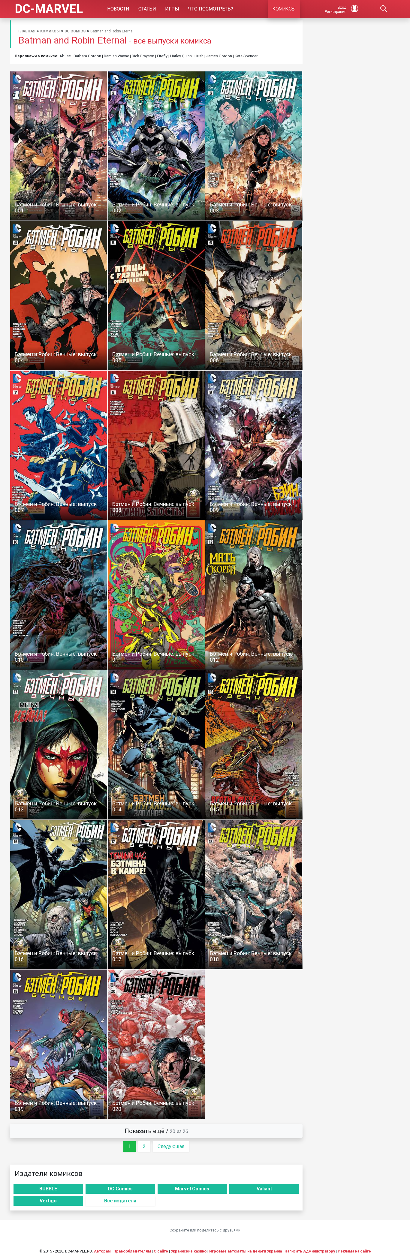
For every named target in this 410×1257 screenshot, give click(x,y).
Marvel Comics (192, 1189)
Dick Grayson (143, 56)
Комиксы (50, 31)
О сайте (161, 1251)
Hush (198, 56)
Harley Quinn (181, 56)
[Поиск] (384, 9)
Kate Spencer (246, 56)
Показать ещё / (156, 1131)
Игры (172, 9)
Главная (26, 31)
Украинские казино (189, 1251)
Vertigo (48, 1201)
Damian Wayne (116, 56)
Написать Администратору (310, 1251)
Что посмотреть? (210, 9)
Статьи (147, 9)
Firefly (162, 56)
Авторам (102, 1251)
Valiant (264, 1189)
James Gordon (219, 56)
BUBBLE (48, 1189)
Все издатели (120, 1201)
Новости (118, 9)
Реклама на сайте (354, 1251)
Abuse (65, 56)
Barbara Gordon (87, 56)
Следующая (171, 1146)
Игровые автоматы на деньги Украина (245, 1251)
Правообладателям (132, 1251)
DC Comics (75, 31)
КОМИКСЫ (284, 9)
